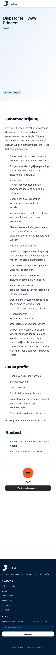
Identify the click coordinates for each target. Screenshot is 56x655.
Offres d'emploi (8, 586)
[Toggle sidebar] (50, 3)
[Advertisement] (28, 60)
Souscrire (28, 634)
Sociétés (5, 591)
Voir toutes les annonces (28, 488)
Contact (5, 610)
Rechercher (7, 600)
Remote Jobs (7, 595)
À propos (6, 605)
